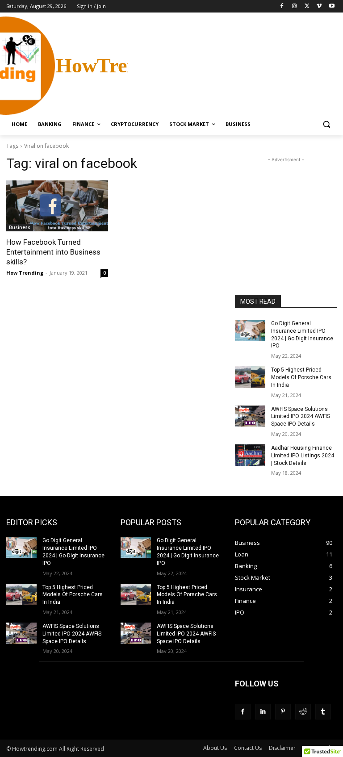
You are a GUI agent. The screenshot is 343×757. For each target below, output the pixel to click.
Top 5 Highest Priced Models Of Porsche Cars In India (301, 377)
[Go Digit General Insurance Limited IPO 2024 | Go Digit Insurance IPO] (250, 330)
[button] (326, 124)
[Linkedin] (263, 711)
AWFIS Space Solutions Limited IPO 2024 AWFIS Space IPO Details (300, 416)
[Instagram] (294, 6)
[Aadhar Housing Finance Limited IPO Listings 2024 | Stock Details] (250, 455)
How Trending (24, 272)
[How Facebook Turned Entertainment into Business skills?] (57, 205)
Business (19, 227)
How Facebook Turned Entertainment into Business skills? (53, 252)
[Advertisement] (232, 64)
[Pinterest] (283, 711)
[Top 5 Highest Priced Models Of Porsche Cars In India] (250, 377)
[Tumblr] (323, 711)
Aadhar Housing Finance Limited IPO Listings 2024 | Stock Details (302, 455)
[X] (307, 6)
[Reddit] (303, 711)
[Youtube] (331, 6)
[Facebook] (282, 6)
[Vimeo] (319, 6)
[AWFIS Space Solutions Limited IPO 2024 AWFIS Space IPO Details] (250, 416)
